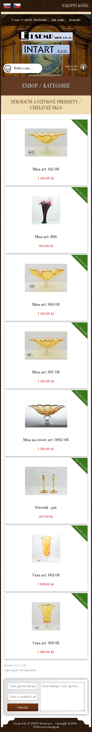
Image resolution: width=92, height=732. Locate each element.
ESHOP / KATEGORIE (46, 86)
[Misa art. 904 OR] (46, 288)
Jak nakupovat (59, 20)
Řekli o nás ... (23, 68)
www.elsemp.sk (49, 727)
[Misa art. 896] (46, 220)
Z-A (20, 665)
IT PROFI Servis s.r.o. (40, 723)
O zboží (26, 20)
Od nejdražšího (27, 670)
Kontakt (75, 20)
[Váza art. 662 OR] (46, 558)
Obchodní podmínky (41, 20)
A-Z (14, 665)
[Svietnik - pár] (46, 491)
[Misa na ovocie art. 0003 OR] (46, 423)
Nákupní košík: (75, 5)
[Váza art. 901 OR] (46, 626)
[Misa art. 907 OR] (46, 356)
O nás (16, 20)
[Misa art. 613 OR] (46, 153)
